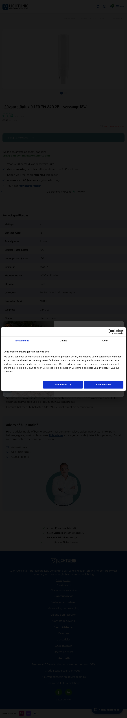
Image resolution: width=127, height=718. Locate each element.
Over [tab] (105, 340)
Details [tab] (63, 340)
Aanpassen (61, 384)
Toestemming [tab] (22, 340)
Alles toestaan (103, 384)
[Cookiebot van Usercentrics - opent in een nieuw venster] (109, 331)
